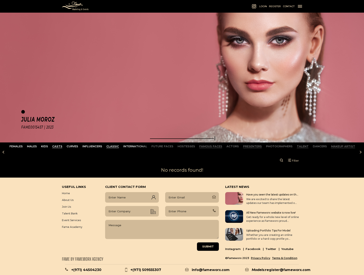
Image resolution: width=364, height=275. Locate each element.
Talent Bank (70, 213)
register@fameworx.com (287, 270)
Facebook (255, 249)
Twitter (272, 249)
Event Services (71, 220)
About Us (68, 200)
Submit (208, 246)
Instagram (234, 249)
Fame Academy (72, 227)
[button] (182, 138)
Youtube (287, 249)
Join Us (66, 206)
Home (66, 193)
